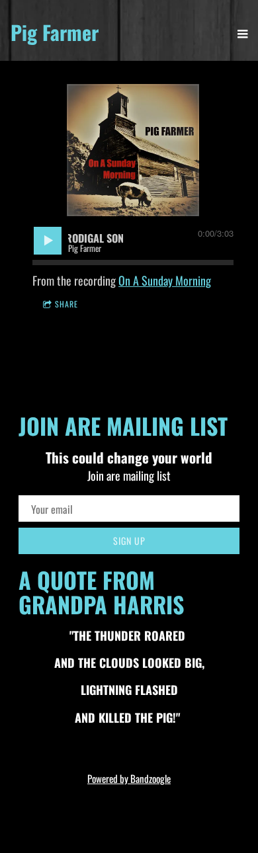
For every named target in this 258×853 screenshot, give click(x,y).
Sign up (129, 541)
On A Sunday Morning (164, 280)
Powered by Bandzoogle (129, 778)
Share (66, 303)
